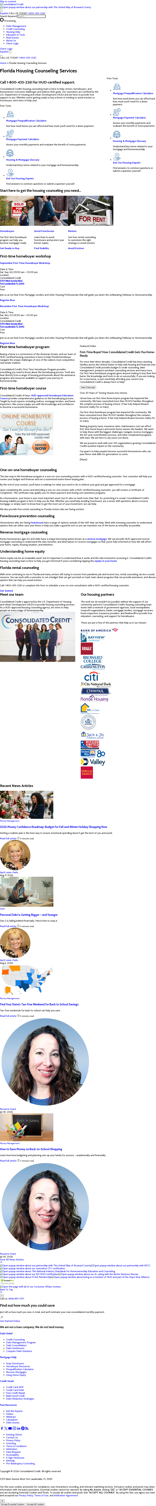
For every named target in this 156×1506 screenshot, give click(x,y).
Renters (72, 231)
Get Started (10, 1321)
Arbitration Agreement (66, 1495)
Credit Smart (7, 1381)
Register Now (7, 300)
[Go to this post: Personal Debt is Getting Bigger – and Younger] (26, 905)
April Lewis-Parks (9, 872)
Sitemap (10, 1460)
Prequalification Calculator (20, 1369)
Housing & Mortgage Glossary (22, 159)
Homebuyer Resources (18, 1366)
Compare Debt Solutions (19, 1351)
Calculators (12, 1419)
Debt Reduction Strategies (20, 1398)
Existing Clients (14, 1434)
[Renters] (90, 225)
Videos (9, 1413)
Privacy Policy (13, 1440)
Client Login (12, 43)
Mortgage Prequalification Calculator (26, 120)
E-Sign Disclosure (15, 1457)
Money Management (10, 821)
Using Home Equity (16, 1375)
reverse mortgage (97, 538)
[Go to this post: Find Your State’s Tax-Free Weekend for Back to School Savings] (26, 995)
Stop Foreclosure (15, 1363)
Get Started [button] (6, 590)
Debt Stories (13, 1422)
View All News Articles (12, 1259)
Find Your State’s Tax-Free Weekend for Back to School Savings (39, 1004)
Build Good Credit (15, 1395)
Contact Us (12, 1437)
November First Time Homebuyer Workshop (24, 306)
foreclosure (37, 522)
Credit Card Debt (15, 1390)
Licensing (11, 1443)
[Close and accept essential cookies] (2, 1501)
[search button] (1, 10)
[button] (45, 7)
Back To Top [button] (6, 1289)
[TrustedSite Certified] (7, 1281)
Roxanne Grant (8, 1109)
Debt (2, 908)
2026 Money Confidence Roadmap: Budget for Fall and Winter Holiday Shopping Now (53, 827)
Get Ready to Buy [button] (10, 248)
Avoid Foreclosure (44, 231)
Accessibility (12, 1454)
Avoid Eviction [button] (76, 248)
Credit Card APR (14, 1387)
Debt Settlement (15, 1348)
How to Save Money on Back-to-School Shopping (31, 1149)
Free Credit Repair (15, 1392)
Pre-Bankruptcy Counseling (20, 1463)
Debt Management (16, 26)
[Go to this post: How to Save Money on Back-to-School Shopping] (26, 1140)
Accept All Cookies (35, 1504)
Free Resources (8, 1405)
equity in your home (105, 560)
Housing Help (13, 31)
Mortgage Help (8, 1357)
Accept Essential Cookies (12, 1504)
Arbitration (11, 1449)
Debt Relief (6, 1333)
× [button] (1, 1295)
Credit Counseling (15, 29)
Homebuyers (7, 231)
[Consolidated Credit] (11, 4)
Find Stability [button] (41, 248)
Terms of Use (41, 1495)
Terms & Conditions (16, 1446)
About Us (11, 40)
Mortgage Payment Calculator (22, 139)
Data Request (13, 1451)
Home (3, 63)
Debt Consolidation (16, 1345)
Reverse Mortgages (16, 1372)
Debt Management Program (21, 1342)
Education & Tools (15, 34)
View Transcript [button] (88, 387)
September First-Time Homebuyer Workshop (25, 263)
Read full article (8, 838)
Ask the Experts (14, 1411)
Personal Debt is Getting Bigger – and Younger (29, 915)
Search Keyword (8, 16)
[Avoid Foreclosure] (56, 225)
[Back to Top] (1, 1262)
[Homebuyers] (22, 225)
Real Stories (12, 37)
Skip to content (8, 1)
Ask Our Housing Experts (20, 178)
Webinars (11, 1416)
